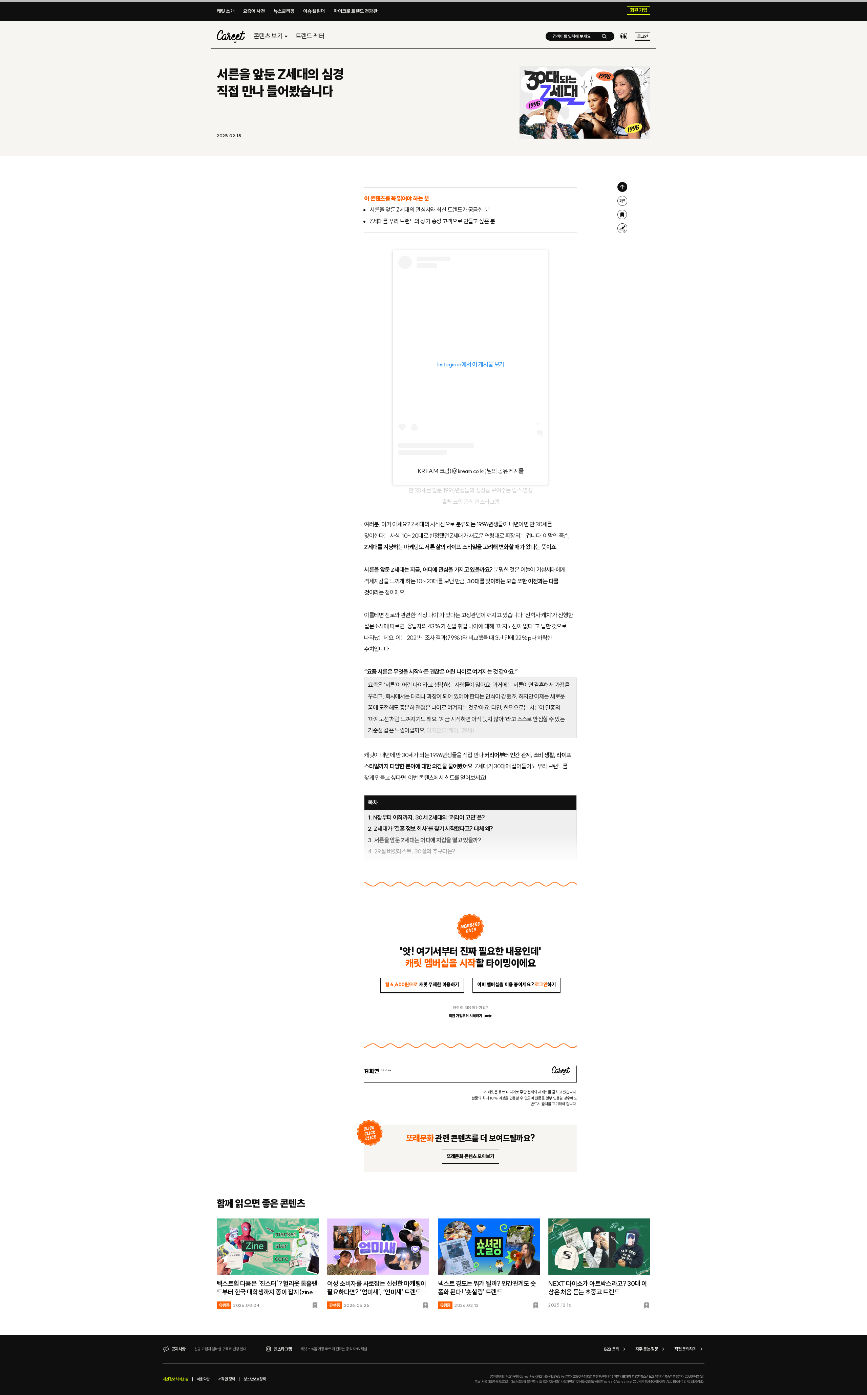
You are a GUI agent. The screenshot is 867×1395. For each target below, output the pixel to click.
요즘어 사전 (254, 11)
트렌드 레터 (310, 36)
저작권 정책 (226, 1379)
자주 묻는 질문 (646, 1349)
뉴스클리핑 (284, 11)
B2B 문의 (611, 1349)
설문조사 (374, 626)
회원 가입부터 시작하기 (465, 1015)
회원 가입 (639, 10)
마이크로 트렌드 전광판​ (355, 11)
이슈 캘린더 (314, 11)
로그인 (642, 36)
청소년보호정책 (255, 1379)
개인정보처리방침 (175, 1379)
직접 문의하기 (685, 1349)
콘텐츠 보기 (268, 36)
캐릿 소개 (225, 11)
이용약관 (203, 1379)
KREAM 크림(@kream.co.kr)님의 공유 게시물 (471, 471)
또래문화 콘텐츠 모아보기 (470, 1156)
